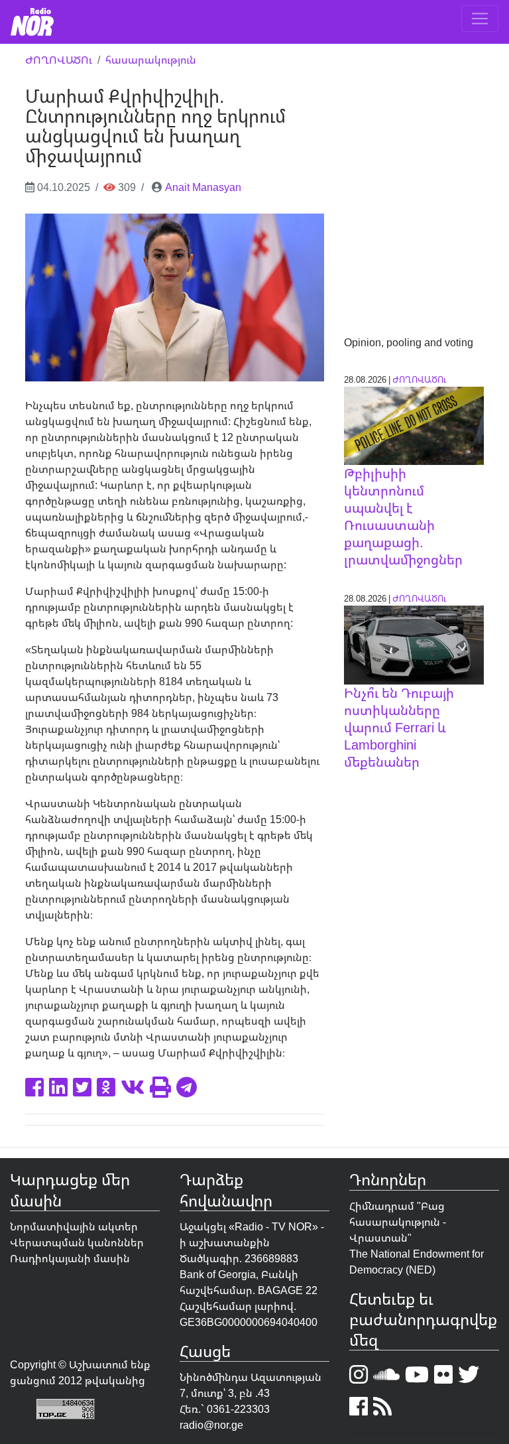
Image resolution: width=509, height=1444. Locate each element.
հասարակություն (150, 59)
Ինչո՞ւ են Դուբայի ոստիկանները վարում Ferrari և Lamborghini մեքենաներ (399, 727)
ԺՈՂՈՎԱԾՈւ (58, 59)
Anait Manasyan (203, 187)
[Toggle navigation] (479, 18)
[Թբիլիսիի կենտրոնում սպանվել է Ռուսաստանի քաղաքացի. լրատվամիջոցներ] (413, 424)
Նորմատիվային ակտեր (74, 1226)
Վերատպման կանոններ (77, 1242)
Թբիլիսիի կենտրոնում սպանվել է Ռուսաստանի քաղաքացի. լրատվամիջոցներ (403, 516)
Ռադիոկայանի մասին (70, 1258)
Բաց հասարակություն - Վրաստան (397, 1222)
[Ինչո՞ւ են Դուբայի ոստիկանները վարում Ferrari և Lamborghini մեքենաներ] (413, 644)
